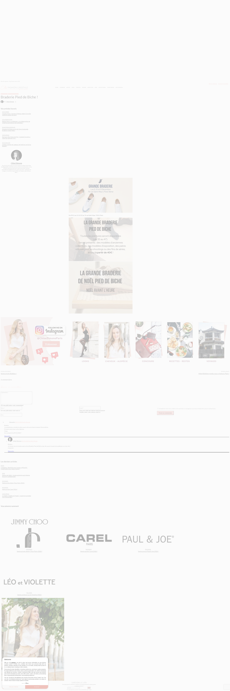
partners (13, 662)
